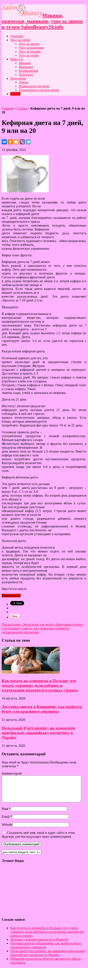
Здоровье (16, 36)
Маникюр (26, 67)
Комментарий (12, 773)
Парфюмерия (28, 71)
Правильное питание (34, 86)
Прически (26, 74)
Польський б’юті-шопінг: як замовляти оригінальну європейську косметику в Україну (38, 733)
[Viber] (22, 141)
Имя (5, 809)
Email (6, 816)
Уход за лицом (29, 44)
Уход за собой (20, 40)
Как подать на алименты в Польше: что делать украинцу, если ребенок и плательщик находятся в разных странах (40, 685)
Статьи (15, 94)
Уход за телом (29, 55)
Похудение (18, 78)
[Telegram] (28, 141)
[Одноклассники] (10, 141)
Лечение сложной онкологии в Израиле (39, 939)
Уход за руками (30, 51)
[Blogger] (16, 141)
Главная (7, 108)
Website (7, 824)
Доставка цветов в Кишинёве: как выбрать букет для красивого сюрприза (42, 709)
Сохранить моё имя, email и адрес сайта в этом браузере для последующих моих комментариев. (38, 834)
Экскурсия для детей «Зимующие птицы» (43, 624)
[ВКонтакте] (4, 141)
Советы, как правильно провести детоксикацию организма (35, 630)
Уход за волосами (31, 47)
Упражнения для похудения (39, 90)
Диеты (23, 82)
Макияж (25, 63)
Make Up (16, 59)
